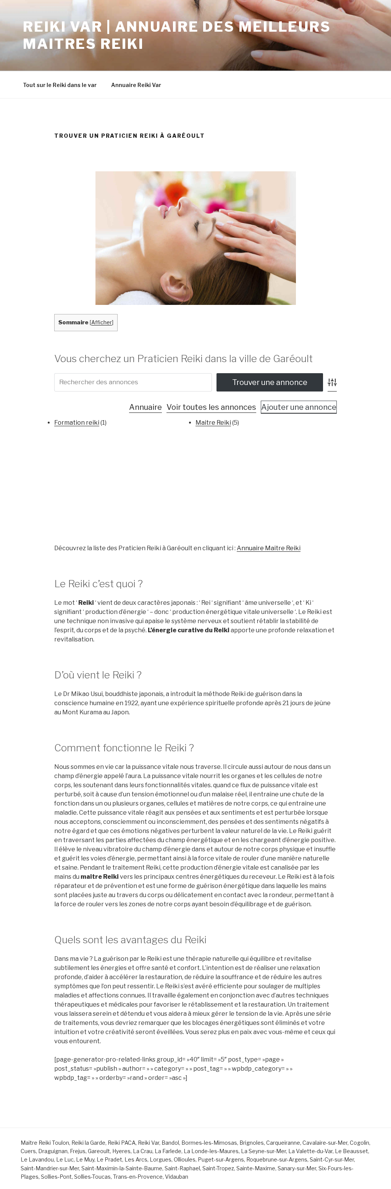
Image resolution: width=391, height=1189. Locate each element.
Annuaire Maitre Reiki (269, 548)
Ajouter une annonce (298, 407)
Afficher (101, 322)
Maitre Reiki (213, 422)
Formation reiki (76, 422)
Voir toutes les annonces (211, 407)
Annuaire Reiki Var (136, 85)
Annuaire (145, 407)
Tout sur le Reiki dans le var (60, 85)
